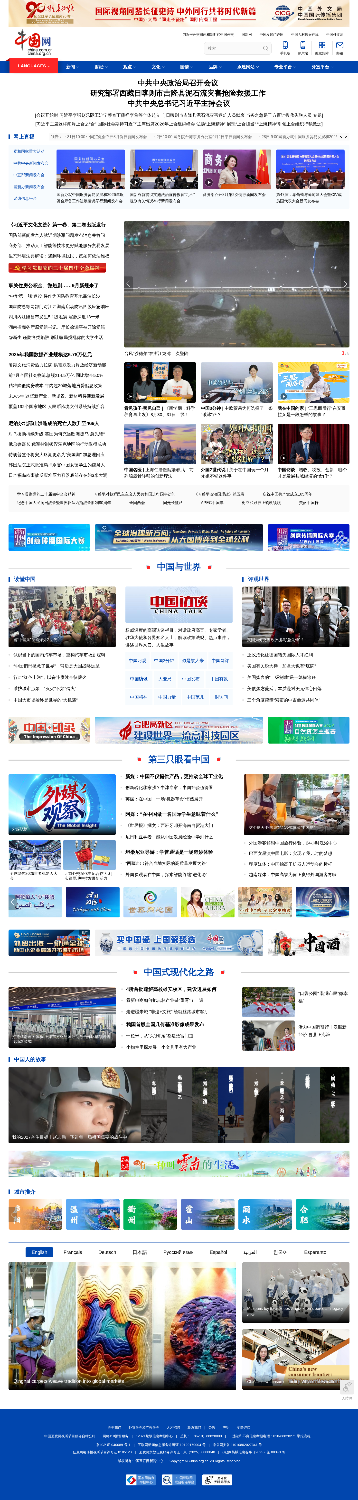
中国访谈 (286, 469)
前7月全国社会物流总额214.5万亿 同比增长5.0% (56, 375)
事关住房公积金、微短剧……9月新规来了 (54, 285)
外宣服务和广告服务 (144, 1427)
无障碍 (347, 1398)
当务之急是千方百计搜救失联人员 (279, 115)
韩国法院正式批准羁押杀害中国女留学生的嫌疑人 (57, 464)
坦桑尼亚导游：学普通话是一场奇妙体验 (169, 852)
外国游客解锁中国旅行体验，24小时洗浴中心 (293, 843)
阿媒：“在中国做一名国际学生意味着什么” (171, 814)
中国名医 (133, 469)
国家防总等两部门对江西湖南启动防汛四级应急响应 (59, 306)
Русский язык (178, 1252)
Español (218, 1252)
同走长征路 (173, 503)
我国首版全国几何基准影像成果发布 (165, 1024)
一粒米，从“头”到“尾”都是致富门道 (159, 1035)
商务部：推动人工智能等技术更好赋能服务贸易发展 (59, 245)
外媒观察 (20, 829)
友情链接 (243, 1427)
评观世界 (258, 579)
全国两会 (137, 503)
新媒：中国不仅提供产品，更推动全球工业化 (174, 776)
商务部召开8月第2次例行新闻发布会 (234, 195)
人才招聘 (173, 1427)
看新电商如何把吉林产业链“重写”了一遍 (165, 1000)
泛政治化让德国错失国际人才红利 (280, 654)
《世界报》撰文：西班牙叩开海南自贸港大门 (169, 825)
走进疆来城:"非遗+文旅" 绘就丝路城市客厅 (167, 1011)
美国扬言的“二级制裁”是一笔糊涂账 (281, 677)
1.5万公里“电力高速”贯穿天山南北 (157, 353)
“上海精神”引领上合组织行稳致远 (289, 124)
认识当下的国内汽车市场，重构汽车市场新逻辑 (59, 654)
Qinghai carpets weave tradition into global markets (68, 1381)
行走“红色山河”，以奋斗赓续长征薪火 (49, 677)
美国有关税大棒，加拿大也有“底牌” (281, 666)
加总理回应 (94, 454)
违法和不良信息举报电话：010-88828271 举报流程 (271, 1436)
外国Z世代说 (213, 469)
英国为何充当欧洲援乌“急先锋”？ (275, 640)
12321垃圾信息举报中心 (154, 1436)
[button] (345, 283)
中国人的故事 (30, 1059)
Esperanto (315, 1252)
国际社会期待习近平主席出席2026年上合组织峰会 (146, 124)
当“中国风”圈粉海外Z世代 (35, 640)
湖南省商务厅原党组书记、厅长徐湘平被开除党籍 (57, 327)
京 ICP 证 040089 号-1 (113, 1445)
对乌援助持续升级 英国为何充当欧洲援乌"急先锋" (57, 434)
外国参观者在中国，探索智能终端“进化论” (166, 874)
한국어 (280, 1252)
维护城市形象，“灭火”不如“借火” (44, 688)
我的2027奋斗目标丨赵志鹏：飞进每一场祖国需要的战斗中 (69, 1137)
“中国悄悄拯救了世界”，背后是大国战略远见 (56, 666)
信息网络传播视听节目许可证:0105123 (102, 1452)
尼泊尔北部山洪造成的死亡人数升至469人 (54, 423)
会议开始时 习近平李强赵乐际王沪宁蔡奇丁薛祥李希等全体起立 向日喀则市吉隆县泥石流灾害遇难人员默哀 (140, 115)
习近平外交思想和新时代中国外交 (208, 34)
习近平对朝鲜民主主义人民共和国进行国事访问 (135, 494)
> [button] (346, 136)
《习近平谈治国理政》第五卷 (219, 494)
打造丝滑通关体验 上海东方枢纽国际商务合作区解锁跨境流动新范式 (61, 1039)
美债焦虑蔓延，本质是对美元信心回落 (284, 688)
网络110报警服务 (116, 1436)
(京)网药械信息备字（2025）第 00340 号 (253, 1452)
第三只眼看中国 (179, 759)
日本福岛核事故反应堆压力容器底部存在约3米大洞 (58, 475)
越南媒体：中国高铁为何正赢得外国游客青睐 (293, 874)
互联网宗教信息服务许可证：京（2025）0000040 (177, 1452)
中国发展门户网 (271, 34)
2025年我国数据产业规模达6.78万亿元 (50, 354)
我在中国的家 (291, 408)
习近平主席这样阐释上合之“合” (66, 124)
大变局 (164, 679)
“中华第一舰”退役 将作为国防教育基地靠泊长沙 (54, 296)
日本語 (139, 1252)
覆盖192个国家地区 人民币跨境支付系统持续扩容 (57, 406)
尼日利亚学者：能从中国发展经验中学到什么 (169, 836)
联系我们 (194, 1427)
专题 (317, 115)
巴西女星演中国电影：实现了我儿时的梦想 (290, 853)
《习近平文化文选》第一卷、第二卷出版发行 (57, 224)
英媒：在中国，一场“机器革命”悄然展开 (164, 799)
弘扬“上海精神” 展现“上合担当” (226, 124)
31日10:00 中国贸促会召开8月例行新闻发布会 (107, 137)
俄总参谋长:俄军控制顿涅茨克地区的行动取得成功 (57, 444)
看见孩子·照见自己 (142, 408)
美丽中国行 (309, 503)
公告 (211, 1427)
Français (73, 1252)
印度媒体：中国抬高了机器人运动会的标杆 (290, 864)
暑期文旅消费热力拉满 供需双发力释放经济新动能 (57, 365)
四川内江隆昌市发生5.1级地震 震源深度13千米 (54, 316)
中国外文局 (334, 34)
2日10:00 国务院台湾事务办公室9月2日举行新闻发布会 (204, 137)
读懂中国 (25, 579)
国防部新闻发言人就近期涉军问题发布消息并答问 (57, 235)
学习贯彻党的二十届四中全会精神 (46, 494)
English (39, 1252)
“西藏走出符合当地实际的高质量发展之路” (166, 863)
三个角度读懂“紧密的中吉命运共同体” (283, 700)
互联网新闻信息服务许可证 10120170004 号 (172, 1445)
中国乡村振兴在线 (305, 34)
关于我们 (114, 1427)
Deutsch (107, 1252)
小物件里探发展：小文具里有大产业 (161, 1047)
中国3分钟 (211, 408)
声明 (226, 1427)
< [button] (341, 136)
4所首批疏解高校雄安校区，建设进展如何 (171, 989)
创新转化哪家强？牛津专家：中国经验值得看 (169, 787)
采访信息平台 (25, 198)
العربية (250, 1252)
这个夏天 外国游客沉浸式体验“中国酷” (282, 827)
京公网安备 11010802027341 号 (237, 1445)
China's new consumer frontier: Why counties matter (292, 1382)
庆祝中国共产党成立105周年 (287, 494)
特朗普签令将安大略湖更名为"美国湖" (45, 454)
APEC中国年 (212, 503)
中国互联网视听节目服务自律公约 (69, 1436)
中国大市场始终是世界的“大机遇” (45, 700)
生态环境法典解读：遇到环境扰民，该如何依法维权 (59, 256)
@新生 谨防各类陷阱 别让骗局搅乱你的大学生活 (56, 337)
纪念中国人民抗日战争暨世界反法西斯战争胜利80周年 (64, 503)
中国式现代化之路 (179, 972)
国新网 (247, 34)
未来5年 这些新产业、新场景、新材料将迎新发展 (56, 396)
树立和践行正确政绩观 (261, 503)
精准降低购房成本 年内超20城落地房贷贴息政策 (55, 385)
